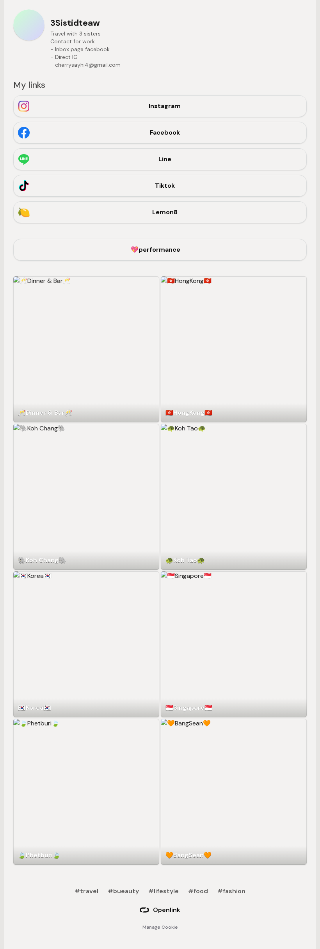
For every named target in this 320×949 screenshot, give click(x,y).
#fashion (231, 891)
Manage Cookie (160, 927)
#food (198, 891)
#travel (86, 891)
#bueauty (123, 891)
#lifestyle (163, 891)
